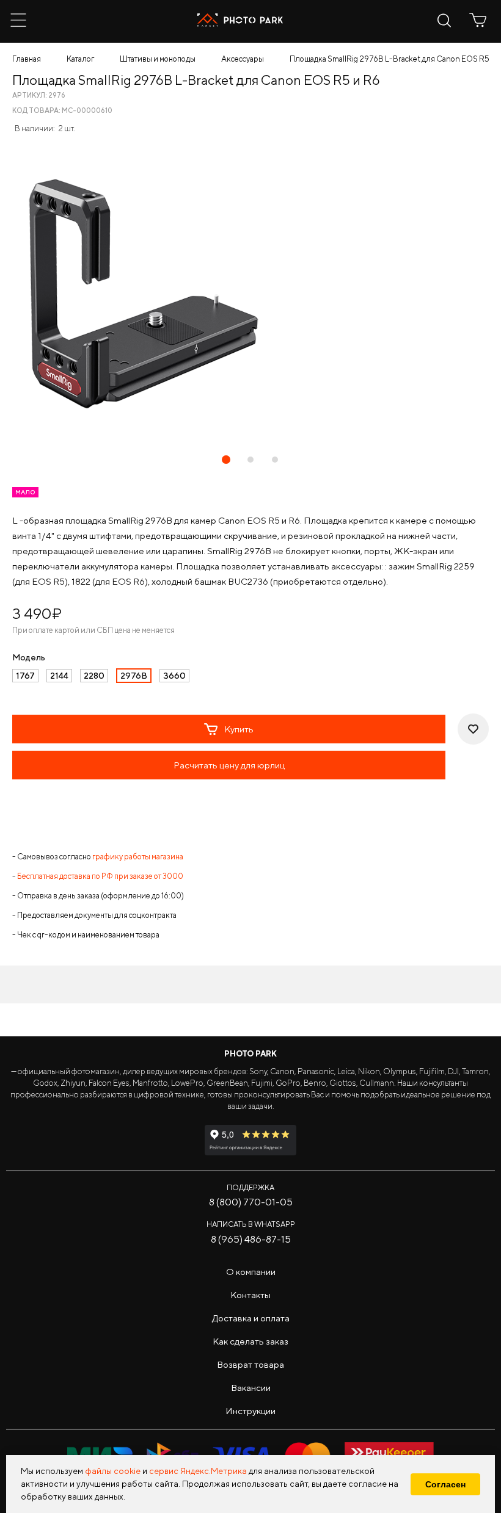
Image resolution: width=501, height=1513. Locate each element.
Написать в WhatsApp (251, 1224)
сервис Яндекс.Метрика (198, 1471)
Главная (26, 59)
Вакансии (251, 1387)
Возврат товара (250, 1364)
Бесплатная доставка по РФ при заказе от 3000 (100, 876)
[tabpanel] (250, 295)
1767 (25, 676)
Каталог (80, 59)
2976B (133, 676)
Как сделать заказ (250, 1341)
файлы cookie (113, 1471)
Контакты (250, 1295)
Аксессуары (242, 59)
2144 (59, 676)
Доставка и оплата (251, 1318)
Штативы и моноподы (158, 59)
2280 (94, 676)
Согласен (445, 1484)
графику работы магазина (137, 856)
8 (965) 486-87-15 (251, 1239)
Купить (239, 729)
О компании (251, 1271)
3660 (174, 676)
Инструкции (250, 1411)
